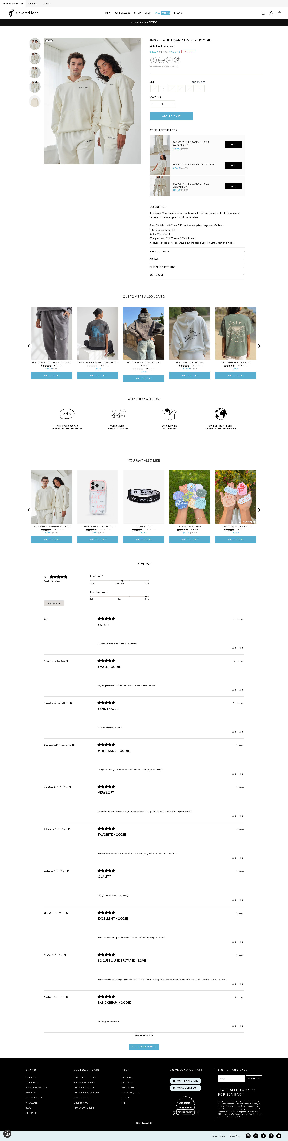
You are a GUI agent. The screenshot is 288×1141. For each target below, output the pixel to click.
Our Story (31, 1077)
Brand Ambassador (36, 1087)
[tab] (197, 207)
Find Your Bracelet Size (86, 1092)
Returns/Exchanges (84, 1082)
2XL (200, 88)
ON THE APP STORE (187, 1080)
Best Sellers (122, 12)
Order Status (81, 1102)
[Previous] (29, 346)
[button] (162, 46)
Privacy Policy (234, 1135)
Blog (29, 1107)
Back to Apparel (146, 1047)
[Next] (259, 346)
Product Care (81, 1097)
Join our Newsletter (85, 1077)
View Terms (231, 1116)
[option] (144, 22)
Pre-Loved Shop (34, 1097)
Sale (162, 12)
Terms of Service (219, 1135)
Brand (178, 12)
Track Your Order (84, 1107)
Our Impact (32, 1082)
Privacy (241, 1116)
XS (154, 88)
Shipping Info (129, 1087)
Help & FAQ (127, 1077)
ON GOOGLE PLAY (186, 1087)
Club (148, 12)
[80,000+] (185, 1115)
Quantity (155, 96)
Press (125, 1102)
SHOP (137, 12)
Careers (126, 1097)
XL (189, 88)
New (108, 12)
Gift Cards (31, 1113)
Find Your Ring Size (84, 1087)
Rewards (30, 1092)
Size (152, 82)
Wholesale (32, 1102)
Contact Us (128, 1082)
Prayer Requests (131, 1092)
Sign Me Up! (254, 1078)
